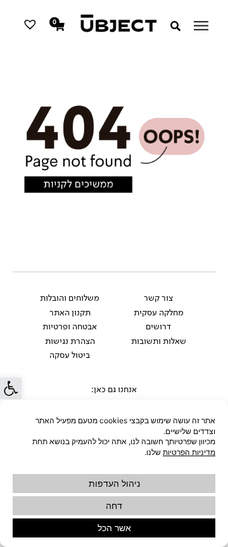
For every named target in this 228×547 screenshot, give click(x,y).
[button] (11, 388)
